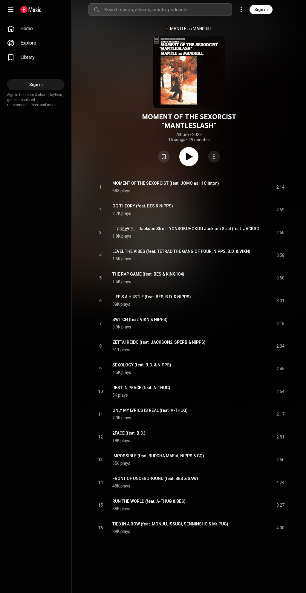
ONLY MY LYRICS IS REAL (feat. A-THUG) (150, 410)
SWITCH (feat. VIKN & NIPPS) (140, 319)
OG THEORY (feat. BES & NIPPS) (142, 206)
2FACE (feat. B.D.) (129, 433)
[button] (164, 157)
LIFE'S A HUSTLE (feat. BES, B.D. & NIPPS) (151, 296)
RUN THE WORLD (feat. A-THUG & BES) (149, 501)
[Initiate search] (96, 9)
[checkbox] (280, 187)
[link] (35, 29)
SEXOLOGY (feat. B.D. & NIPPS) (141, 365)
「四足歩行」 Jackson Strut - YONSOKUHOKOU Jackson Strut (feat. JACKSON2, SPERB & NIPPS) (187, 228)
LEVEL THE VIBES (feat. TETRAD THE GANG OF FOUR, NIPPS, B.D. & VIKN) (181, 251)
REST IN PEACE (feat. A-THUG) (141, 387)
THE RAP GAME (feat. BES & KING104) (148, 274)
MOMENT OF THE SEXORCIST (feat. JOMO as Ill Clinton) (165, 183)
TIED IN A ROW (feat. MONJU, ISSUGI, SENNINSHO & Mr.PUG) (170, 524)
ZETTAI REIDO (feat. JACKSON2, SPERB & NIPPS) (159, 342)
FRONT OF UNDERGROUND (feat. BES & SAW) (155, 478)
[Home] (31, 9)
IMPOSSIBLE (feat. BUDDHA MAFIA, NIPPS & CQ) (158, 455)
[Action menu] (214, 157)
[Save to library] (163, 156)
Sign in (261, 9)
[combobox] (168, 10)
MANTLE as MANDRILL (191, 28)
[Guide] (10, 9)
